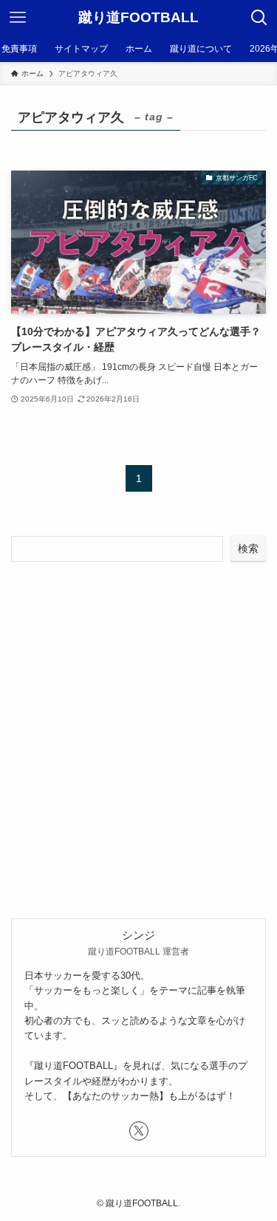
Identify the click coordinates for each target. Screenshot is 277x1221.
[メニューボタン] (17, 17)
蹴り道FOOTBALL (138, 18)
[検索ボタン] (259, 17)
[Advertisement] (138, 720)
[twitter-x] (138, 1131)
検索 (248, 548)
